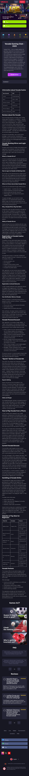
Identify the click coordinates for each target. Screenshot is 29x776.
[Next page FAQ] (18, 669)
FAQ (18, 733)
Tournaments (21, 730)
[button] (27, 8)
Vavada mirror (14, 74)
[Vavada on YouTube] (9, 753)
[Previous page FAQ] (10, 669)
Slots (5, 730)
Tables (14, 730)
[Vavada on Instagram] (2, 753)
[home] (4, 1)
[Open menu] (27, 2)
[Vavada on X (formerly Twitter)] (6, 753)
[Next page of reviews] (18, 722)
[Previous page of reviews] (10, 722)
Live (10, 730)
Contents (12, 733)
